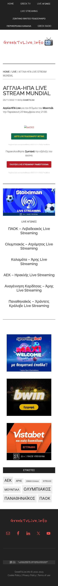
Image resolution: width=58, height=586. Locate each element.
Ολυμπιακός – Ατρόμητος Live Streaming (29, 246)
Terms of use (44, 575)
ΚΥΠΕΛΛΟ (47, 481)
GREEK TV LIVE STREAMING (29, 42)
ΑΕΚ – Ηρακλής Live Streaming (29, 275)
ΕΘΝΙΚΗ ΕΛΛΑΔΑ (32, 481)
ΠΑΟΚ (44, 498)
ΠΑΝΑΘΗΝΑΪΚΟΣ (19, 498)
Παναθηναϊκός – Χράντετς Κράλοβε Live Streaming (29, 303)
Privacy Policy (29, 575)
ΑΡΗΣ (19, 481)
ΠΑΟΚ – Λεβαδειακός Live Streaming (29, 231)
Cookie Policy (14, 575)
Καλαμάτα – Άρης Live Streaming (29, 261)
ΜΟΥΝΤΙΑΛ (11, 489)
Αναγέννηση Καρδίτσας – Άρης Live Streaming (29, 288)
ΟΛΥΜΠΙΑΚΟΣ (37, 489)
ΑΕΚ (8, 480)
